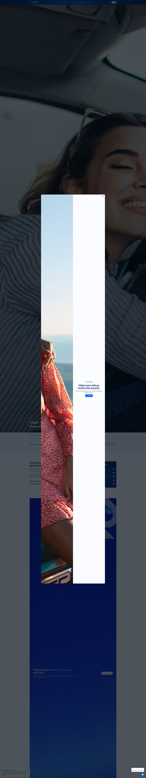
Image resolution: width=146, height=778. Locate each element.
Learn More (89, 395)
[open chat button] (142, 774)
